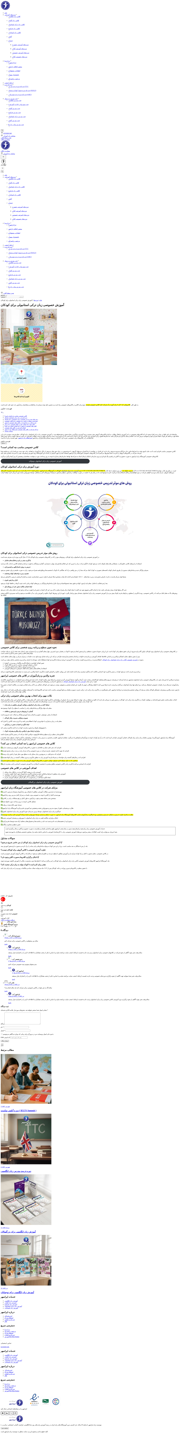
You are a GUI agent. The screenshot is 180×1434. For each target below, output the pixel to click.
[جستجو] (2, 130)
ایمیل (3, 1030)
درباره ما (7, 61)
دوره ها (36, 300)
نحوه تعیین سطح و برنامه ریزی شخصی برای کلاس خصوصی (21, 421)
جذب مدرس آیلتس (14, 120)
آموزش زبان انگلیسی (11, 1301)
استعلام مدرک (8, 1318)
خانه (5, 13)
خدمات (10, 40)
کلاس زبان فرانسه (14, 28)
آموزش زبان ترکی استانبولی (69, 471)
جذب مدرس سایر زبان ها (16, 124)
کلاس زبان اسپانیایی (14, 32)
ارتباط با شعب (8, 83)
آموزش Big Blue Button (11, 1337)
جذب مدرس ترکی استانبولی (17, 116)
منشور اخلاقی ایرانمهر (15, 67)
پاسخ (6, 944)
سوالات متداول (8, 431)
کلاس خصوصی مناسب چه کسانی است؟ (15, 416)
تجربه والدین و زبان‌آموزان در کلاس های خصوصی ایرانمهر (20, 423)
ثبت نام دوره (8, 85)
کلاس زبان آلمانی (13, 20)
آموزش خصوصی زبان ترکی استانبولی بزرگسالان (45, 782)
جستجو (3, 297)
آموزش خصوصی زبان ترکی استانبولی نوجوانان (45, 461)
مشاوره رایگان (5, 139)
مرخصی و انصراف (14, 79)
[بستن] (6, 295)
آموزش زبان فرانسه (10, 1304)
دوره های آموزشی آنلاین (19, 49)
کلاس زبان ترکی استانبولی (16, 24)
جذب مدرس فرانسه (14, 112)
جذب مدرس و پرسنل (11, 98)
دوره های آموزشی (10, 15)
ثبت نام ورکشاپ (9, 1319)
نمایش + (4, 443)
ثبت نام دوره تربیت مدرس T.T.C (18, 86)
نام (2, 1027)
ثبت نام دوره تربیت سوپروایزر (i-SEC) (20, 94)
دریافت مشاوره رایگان (8, 920)
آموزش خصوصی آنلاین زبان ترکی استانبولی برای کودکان (120, 660)
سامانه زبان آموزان (9, 136)
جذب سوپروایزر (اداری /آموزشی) (18, 104)
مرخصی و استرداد (10, 1331)
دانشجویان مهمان (13, 75)
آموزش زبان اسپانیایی (11, 1308)
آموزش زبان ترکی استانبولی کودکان (74, 681)
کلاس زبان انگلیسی (14, 16)
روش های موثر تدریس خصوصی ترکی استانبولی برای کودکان (21, 419)
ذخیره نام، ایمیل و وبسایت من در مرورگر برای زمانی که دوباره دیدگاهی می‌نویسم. (28, 1034)
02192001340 (7, 133)
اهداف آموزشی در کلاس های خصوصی (15, 428)
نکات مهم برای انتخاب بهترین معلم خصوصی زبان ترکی (19, 424)
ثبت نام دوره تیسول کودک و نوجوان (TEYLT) (22, 90)
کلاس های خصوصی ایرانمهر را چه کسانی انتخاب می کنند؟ (20, 426)
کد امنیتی (5, 1037)
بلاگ (5, 1321)
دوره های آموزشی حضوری (20, 45)
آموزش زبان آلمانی (10, 1303)
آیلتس (10, 36)
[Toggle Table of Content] (2, 413)
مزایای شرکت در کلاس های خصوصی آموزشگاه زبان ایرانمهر (21, 429)
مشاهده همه (5, 1428)
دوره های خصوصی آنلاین (19, 57)
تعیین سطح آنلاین (6, 138)
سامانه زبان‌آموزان (9, 153)
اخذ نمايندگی (8, 1316)
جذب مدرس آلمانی (14, 108)
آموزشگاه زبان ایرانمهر (25, 438)
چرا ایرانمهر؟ (12, 63)
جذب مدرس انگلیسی (14, 100)
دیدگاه (2, 1024)
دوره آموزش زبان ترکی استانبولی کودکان (15, 417)
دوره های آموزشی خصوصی (20, 53)
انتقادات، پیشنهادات (14, 71)
